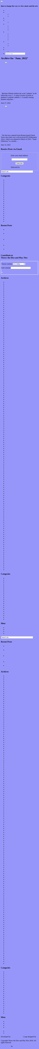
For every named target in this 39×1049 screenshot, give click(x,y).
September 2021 (10, 313)
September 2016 (10, 431)
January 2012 (9, 540)
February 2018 (10, 397)
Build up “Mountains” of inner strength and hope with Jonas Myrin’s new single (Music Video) (19, 82)
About (7, 42)
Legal (11, 46)
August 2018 (9, 386)
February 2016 (10, 444)
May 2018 (8, 392)
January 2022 (9, 305)
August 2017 (9, 409)
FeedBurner (24, 167)
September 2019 (10, 360)
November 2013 (10, 497)
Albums (12, 26)
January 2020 (9, 352)
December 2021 (10, 307)
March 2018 (9, 395)
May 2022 (8, 298)
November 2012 (10, 521)
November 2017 (10, 403)
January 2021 (9, 329)
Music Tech (9, 32)
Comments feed (10, 631)
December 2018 (10, 378)
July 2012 (8, 529)
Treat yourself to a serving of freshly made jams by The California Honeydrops (21, 246)
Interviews (8, 18)
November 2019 (10, 356)
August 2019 (9, 362)
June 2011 (8, 554)
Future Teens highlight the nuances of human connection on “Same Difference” (17, 124)
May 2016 (8, 438)
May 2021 (8, 321)
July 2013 (8, 505)
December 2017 (10, 401)
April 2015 (9, 464)
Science (8, 209)
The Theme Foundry (20, 1046)
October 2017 (10, 405)
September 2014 (10, 478)
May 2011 (8, 556)
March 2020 (9, 348)
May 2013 (8, 509)
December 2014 (10, 472)
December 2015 (10, 448)
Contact (8, 49)
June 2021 (8, 319)
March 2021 (9, 325)
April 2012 (9, 534)
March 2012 (9, 536)
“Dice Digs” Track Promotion (20, 51)
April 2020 (9, 347)
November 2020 (10, 333)
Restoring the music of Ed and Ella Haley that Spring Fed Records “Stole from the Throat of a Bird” (21, 241)
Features (8, 12)
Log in (7, 628)
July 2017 (8, 411)
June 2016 (8, 437)
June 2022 (8, 296)
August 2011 (9, 550)
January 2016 (9, 446)
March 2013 (9, 513)
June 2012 (8, 530)
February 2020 (10, 350)
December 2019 (10, 354)
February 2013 (10, 515)
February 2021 (10, 327)
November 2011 (10, 544)
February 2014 (10, 491)
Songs (12, 28)
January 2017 (9, 423)
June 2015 (8, 460)
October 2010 (10, 570)
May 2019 (8, 368)
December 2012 (10, 519)
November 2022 (10, 286)
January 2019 (9, 376)
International (9, 192)
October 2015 (10, 452)
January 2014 (9, 493)
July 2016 (8, 435)
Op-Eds (12, 14)
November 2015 (10, 450)
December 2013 (10, 495)
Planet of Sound (15, 22)
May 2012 (8, 532)
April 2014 (9, 487)
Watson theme (6, 1046)
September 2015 (10, 454)
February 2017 (10, 421)
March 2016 (9, 442)
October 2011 (10, 546)
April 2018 (9, 393)
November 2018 (10, 380)
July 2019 (8, 364)
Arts (6, 184)
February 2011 (10, 562)
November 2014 (10, 474)
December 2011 (10, 542)
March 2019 (9, 372)
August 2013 (9, 503)
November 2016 (10, 427)
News (7, 202)
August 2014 (9, 480)
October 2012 (10, 523)
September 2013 (10, 501)
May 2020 (8, 345)
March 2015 (9, 466)
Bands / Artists (15, 16)
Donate (7, 47)
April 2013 (9, 511)
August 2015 (9, 456)
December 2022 (10, 284)
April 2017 (9, 417)
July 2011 (8, 552)
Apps (11, 34)
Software (13, 40)
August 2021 (9, 315)
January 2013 (9, 517)
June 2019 (8, 366)
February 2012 (10, 538)
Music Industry (10, 198)
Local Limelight (10, 20)
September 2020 (10, 337)
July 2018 (8, 388)
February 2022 (10, 303)
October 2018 (10, 382)
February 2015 (10, 468)
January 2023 (9, 282)
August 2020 (9, 339)
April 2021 (9, 323)
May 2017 (8, 415)
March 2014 (9, 489)
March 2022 (9, 302)
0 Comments (15, 103)
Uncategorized (10, 221)
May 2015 (8, 462)
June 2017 (8, 413)
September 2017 (10, 407)
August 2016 (9, 433)
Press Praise (14, 44)
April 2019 (9, 370)
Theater (7, 219)
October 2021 (10, 311)
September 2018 (10, 384)
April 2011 (9, 558)
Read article (24, 103)
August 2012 (9, 527)
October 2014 (10, 476)
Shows (12, 30)
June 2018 (8, 390)
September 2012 (10, 525)
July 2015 (8, 458)
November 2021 (10, 309)
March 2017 (9, 419)
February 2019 (10, 374)
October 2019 (10, 358)
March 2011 (9, 560)
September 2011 (10, 548)
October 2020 (10, 335)
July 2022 (8, 294)
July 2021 (8, 317)
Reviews (8, 24)
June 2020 (8, 343)
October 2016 (10, 429)
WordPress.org (10, 633)
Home (7, 10)
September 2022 (10, 290)
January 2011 (9, 564)
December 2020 (10, 331)
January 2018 (9, 399)
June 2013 (8, 507)
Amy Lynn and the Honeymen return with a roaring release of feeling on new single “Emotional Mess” (20, 235)
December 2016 (10, 425)
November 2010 (10, 568)
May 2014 (8, 485)
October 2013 (10, 499)
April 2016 (9, 440)
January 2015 (9, 470)
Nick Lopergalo (6, 1039)
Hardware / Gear (15, 38)
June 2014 (8, 483)
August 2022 (9, 292)
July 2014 (8, 482)
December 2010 (10, 566)
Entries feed (9, 629)
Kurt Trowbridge (17, 1037)
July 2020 (8, 341)
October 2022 (10, 288)
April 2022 (9, 300)
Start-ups (13, 36)
